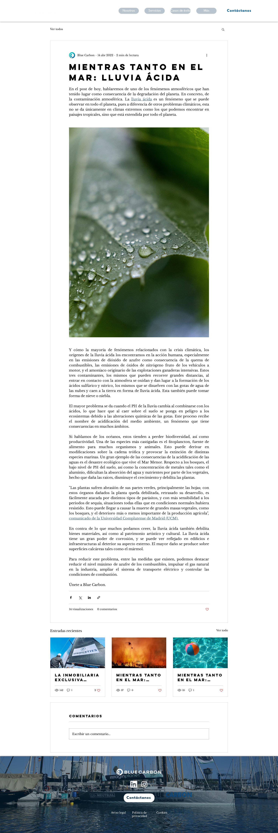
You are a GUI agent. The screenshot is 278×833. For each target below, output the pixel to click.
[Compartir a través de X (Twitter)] (80, 597)
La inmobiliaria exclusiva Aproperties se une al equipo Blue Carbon (77, 677)
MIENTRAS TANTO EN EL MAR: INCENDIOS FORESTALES (139, 677)
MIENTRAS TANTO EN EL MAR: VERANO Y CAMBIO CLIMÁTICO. (200, 677)
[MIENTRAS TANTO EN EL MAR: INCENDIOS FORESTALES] (139, 653)
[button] (223, 29)
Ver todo (222, 630)
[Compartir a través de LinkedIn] (89, 597)
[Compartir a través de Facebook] (71, 597)
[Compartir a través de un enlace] (98, 597)
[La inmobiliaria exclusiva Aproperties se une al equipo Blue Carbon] (77, 653)
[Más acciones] (206, 55)
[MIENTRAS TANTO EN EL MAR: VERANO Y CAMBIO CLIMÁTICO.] (200, 653)
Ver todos (56, 29)
